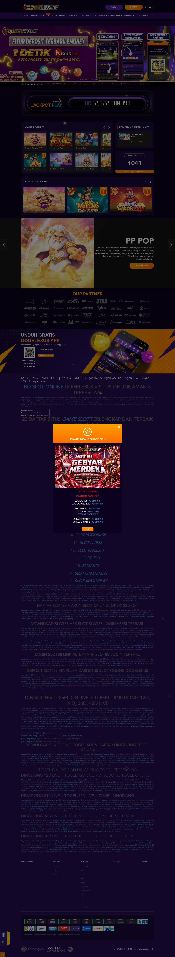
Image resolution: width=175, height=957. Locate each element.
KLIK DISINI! (94, 501)
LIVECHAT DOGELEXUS (87, 514)
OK (87, 529)
